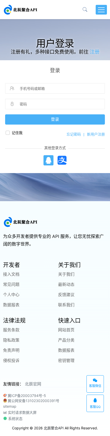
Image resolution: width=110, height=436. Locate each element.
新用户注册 (96, 134)
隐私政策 (11, 340)
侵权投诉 (11, 360)
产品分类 (66, 340)
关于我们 (66, 274)
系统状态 (15, 418)
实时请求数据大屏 (22, 412)
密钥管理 (66, 360)
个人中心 (11, 294)
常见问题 (11, 284)
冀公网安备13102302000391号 (33, 400)
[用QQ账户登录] (48, 160)
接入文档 (11, 274)
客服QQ (95, 407)
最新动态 (66, 284)
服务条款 (11, 329)
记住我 (17, 133)
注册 (95, 52)
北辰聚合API (54, 428)
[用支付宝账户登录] (62, 160)
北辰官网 (33, 383)
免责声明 (11, 350)
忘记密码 (74, 134)
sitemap (9, 406)
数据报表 (11, 304)
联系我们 (66, 304)
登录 (55, 119)
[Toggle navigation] (101, 10)
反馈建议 (66, 294)
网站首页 (66, 329)
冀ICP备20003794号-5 (27, 395)
